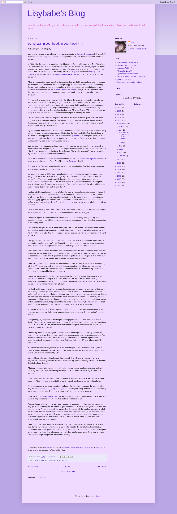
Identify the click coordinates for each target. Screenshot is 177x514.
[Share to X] (66, 457)
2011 (119, 160)
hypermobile (32, 279)
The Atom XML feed (124, 79)
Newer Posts (33, 467)
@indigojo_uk (100, 447)
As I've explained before (50, 396)
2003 (119, 186)
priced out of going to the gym (52, 389)
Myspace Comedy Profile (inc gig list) (131, 77)
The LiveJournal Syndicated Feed (129, 82)
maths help (48, 447)
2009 (119, 166)
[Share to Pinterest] (71, 457)
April (121, 149)
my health (44, 460)
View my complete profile (137, 49)
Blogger (98, 496)
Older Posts (101, 467)
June (121, 143)
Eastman (72, 161)
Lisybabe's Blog (56, 13)
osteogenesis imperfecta (59, 460)
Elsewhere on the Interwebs (127, 62)
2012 (119, 121)
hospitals (37, 460)
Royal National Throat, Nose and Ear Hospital (73, 74)
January (122, 156)
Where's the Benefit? (124, 71)
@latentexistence (77, 447)
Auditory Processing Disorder (65, 90)
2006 (119, 176)
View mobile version (67, 471)
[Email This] (61, 457)
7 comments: (51, 457)
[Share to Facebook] (69, 457)
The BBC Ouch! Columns (126, 65)
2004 (119, 182)
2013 (119, 118)
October (122, 127)
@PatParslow (88, 447)
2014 (119, 114)
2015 (119, 111)
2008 (119, 170)
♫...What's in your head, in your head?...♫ (56, 43)
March (121, 153)
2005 (119, 179)
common (89, 54)
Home (67, 467)
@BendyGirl (76, 136)
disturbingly (81, 54)
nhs (49, 460)
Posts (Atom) (42, 477)
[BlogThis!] (64, 457)
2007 (119, 173)
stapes (74, 72)
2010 (119, 163)
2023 (119, 108)
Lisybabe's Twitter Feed (125, 68)
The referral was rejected (86, 159)
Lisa (132, 42)
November (123, 123)
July (121, 130)
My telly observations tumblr (127, 74)
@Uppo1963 (66, 447)
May (121, 146)
